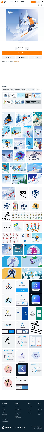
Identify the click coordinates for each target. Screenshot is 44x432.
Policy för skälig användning (35, 429)
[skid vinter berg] (19, 179)
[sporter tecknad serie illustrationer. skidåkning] (15, 206)
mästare (32, 89)
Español (38, 407)
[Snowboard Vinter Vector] (7, 156)
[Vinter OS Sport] (34, 168)
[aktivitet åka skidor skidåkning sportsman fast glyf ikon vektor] (8, 341)
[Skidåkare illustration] (24, 119)
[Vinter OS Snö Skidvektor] (8, 193)
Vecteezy (3, 407)
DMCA (16, 407)
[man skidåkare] (38, 143)
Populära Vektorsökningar (18, 412)
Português (39, 409)
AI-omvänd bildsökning (4, 417)
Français (39, 412)
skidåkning (17, 89)
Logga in (38, 1)
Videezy (3, 409)
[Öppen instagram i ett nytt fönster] (15, 427)
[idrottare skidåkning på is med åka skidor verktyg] (33, 249)
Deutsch (39, 411)
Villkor (34, 428)
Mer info (4, 64)
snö (12, 89)
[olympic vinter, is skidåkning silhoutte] (22, 193)
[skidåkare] (8, 119)
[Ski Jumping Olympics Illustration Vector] (19, 143)
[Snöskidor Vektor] (7, 249)
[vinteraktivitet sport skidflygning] (6, 179)
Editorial (22, 1)
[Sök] (38, 5)
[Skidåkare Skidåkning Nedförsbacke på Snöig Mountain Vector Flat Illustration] (35, 179)
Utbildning (4, 412)
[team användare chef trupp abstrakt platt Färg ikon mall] (35, 369)
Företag (3, 411)
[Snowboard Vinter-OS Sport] (29, 143)
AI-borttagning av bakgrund (5, 419)
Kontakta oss (28, 408)
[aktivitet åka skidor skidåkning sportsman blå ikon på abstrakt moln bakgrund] (35, 355)
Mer (4, 2)
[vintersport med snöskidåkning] (18, 168)
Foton (11, 1)
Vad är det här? (16, 61)
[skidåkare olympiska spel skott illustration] (6, 216)
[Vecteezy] (2, 2)
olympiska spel (6, 89)
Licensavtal (17, 406)
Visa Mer (11, 105)
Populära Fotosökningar (17, 414)
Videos (16, 1)
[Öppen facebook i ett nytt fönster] (13, 427)
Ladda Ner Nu (22, 53)
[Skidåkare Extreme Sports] (38, 132)
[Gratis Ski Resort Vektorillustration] (34, 156)
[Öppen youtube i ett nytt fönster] (24, 427)
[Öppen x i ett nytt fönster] (22, 427)
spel (28, 89)
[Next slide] (39, 89)
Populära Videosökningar (18, 417)
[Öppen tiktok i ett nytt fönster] (20, 427)
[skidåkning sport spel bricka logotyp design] (35, 193)
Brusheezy (4, 406)
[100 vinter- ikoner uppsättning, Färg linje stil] (26, 216)
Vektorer (5, 1)
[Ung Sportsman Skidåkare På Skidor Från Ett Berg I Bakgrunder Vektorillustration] (27, 132)
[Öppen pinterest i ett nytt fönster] (18, 427)
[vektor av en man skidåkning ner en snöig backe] (8, 286)
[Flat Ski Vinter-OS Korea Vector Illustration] (16, 132)
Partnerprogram (18, 409)
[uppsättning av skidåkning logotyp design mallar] (25, 238)
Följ (27, 49)
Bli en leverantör (29, 413)
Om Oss (28, 410)
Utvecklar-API (4, 414)
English (38, 406)
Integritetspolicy (38, 428)
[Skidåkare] (37, 119)
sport (23, 89)
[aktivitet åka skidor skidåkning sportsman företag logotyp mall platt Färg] (8, 313)
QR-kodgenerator (5, 421)
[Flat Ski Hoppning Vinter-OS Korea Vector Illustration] (7, 143)
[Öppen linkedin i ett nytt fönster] (17, 427)
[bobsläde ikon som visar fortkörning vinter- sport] (7, 227)
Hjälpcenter (29, 406)
